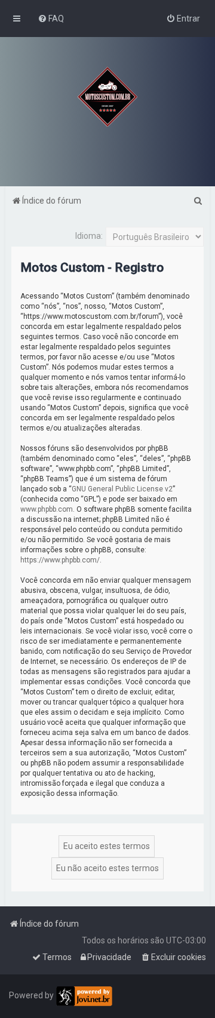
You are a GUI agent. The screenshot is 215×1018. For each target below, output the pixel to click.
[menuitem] (51, 18)
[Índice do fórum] (107, 97)
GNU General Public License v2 (122, 489)
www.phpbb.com (46, 509)
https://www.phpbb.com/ (60, 560)
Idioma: (89, 236)
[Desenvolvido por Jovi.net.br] (84, 996)
